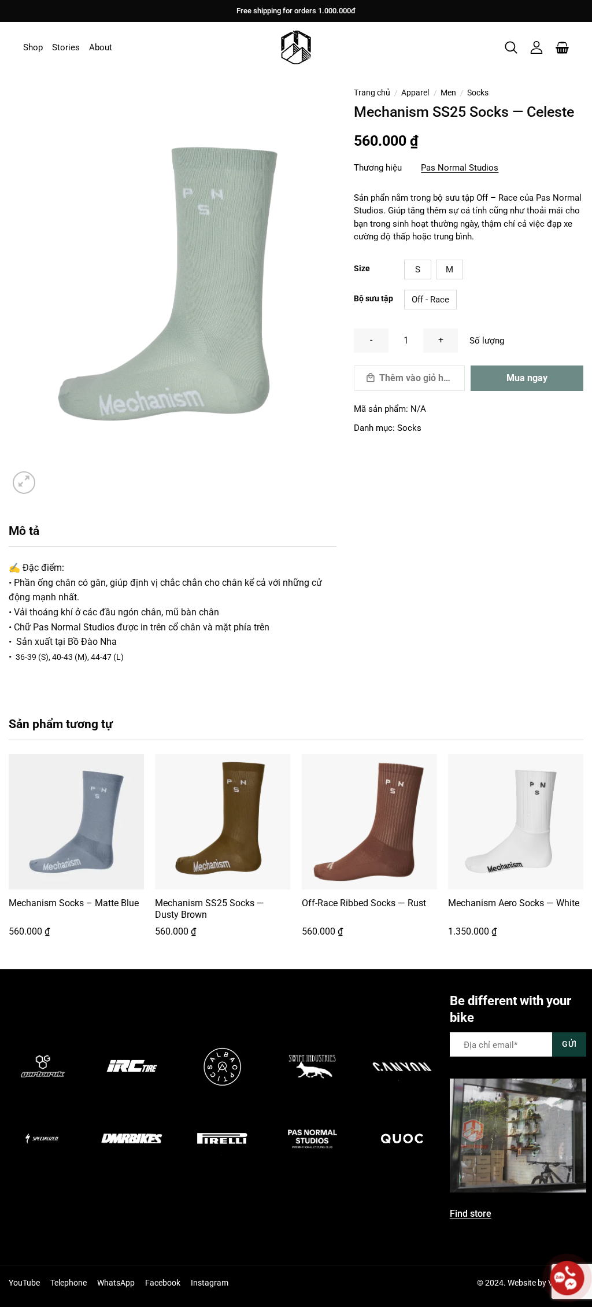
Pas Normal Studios (459, 168)
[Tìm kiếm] (511, 47)
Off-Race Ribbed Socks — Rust (364, 903)
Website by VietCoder (545, 1282)
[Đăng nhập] (536, 47)
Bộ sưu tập (373, 298)
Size (362, 268)
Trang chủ (372, 92)
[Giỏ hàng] (562, 47)
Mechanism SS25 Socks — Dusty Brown (209, 909)
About (100, 47)
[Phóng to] (24, 482)
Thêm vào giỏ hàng (419, 378)
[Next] (582, 855)
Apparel (415, 92)
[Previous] (9, 855)
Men (448, 92)
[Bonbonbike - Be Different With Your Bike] (296, 47)
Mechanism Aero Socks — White (513, 903)
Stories (66, 47)
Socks (478, 92)
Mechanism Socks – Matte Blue (74, 903)
